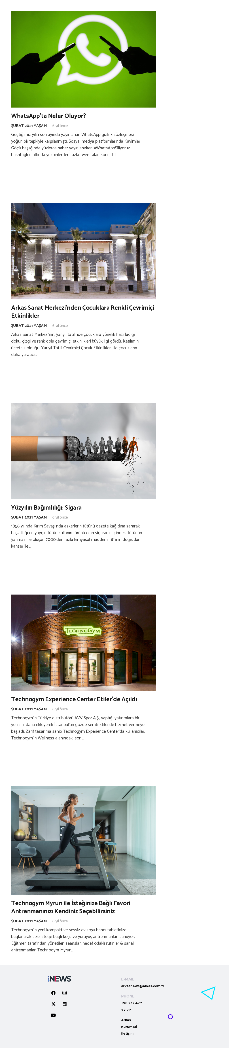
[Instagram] (64, 993)
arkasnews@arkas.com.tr (142, 986)
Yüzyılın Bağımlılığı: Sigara (46, 508)
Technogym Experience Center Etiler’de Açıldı (74, 699)
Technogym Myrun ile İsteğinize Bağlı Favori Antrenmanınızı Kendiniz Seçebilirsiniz (70, 907)
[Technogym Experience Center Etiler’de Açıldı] (83, 643)
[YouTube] (53, 1015)
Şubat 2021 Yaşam (29, 126)
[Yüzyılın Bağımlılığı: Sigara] (83, 451)
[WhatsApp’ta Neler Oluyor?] (83, 59)
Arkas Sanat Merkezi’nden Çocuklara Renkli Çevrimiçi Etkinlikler (82, 312)
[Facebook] (53, 993)
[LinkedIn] (64, 1004)
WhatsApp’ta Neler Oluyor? (48, 116)
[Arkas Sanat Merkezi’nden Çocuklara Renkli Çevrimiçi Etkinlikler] (83, 251)
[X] (53, 1004)
